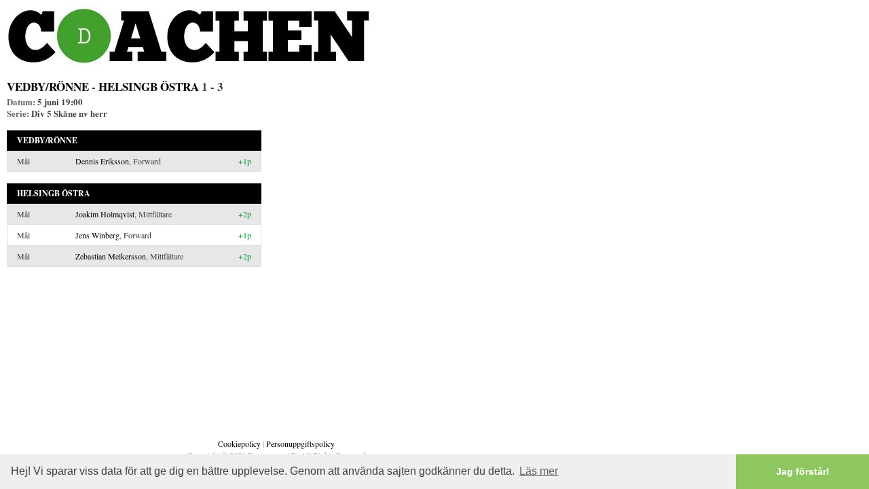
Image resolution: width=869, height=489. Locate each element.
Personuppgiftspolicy (300, 443)
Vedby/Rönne (48, 86)
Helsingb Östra (148, 86)
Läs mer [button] (538, 471)
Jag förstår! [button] (803, 471)
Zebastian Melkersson (110, 256)
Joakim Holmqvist (104, 214)
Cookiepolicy (239, 443)
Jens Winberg (97, 235)
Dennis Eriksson (102, 161)
